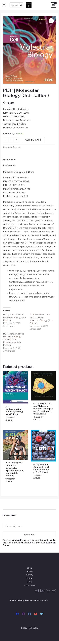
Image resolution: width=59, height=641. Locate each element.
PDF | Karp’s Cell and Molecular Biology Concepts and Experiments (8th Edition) (13, 339)
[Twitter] (41, 613)
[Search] (21, 5)
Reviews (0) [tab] (9, 165)
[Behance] (17, 613)
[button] (51, 20)
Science (16, 147)
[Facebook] (29, 613)
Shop (29, 568)
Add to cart (33, 140)
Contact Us (29, 585)
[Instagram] (23, 613)
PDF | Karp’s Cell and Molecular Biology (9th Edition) (14, 317)
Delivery (29, 571)
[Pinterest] (35, 613)
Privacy (29, 575)
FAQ (29, 582)
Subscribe (29, 535)
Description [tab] (9, 159)
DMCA (29, 578)
